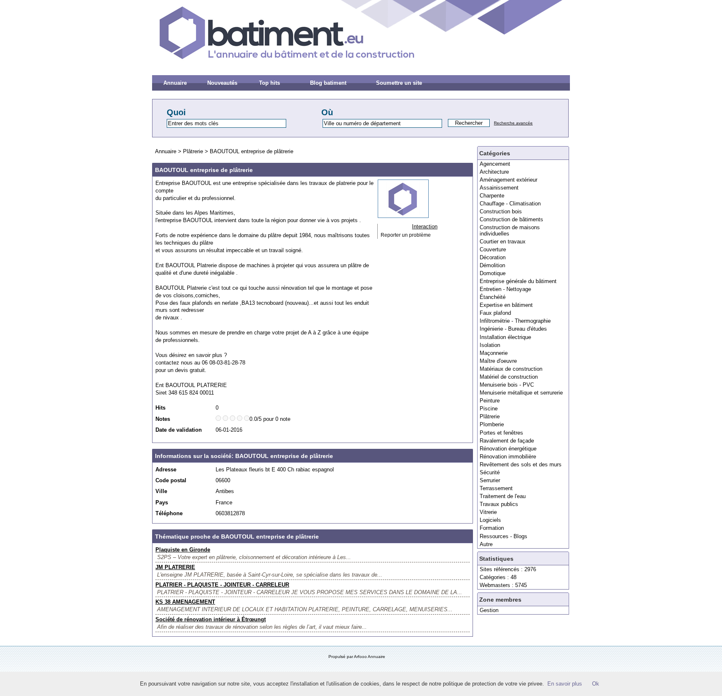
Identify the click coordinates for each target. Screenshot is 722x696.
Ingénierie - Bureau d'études (513, 329)
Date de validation (178, 430)
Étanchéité (493, 297)
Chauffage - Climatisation (510, 203)
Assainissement (499, 188)
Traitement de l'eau (503, 496)
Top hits (269, 83)
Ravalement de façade (507, 441)
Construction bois (501, 211)
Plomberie (492, 424)
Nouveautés (222, 83)
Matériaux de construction (511, 369)
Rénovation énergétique (508, 448)
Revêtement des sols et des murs (521, 464)
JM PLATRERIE (175, 567)
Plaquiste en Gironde (182, 550)
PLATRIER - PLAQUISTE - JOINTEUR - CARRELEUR (222, 585)
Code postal (170, 480)
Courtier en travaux (503, 241)
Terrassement (496, 488)
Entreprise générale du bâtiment (518, 281)
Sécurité (490, 472)
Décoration (493, 257)
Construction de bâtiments (511, 219)
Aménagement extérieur (508, 180)
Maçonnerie (494, 353)
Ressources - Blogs (503, 536)
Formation (492, 528)
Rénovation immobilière (508, 456)
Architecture (494, 172)
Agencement (495, 164)
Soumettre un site (399, 83)
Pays (161, 502)
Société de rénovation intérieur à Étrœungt (210, 619)
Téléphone (169, 513)
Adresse (165, 469)
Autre (486, 544)
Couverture (493, 249)
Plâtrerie (490, 416)
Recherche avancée (513, 123)
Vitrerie (488, 512)
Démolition (492, 265)
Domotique (493, 273)
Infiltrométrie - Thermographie (515, 321)
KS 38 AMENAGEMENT (185, 602)
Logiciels (490, 520)
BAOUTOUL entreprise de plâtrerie (251, 151)
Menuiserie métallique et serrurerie (521, 393)
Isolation (490, 345)
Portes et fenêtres (501, 433)
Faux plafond (495, 313)
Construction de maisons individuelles (510, 230)
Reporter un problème (406, 235)
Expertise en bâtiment (506, 305)
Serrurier (490, 480)
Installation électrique (505, 337)
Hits (160, 408)
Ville (161, 491)
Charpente (492, 195)
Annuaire (175, 83)
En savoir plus (564, 684)
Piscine (489, 408)
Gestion (489, 610)
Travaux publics (499, 504)
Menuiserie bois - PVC (507, 385)
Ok (595, 684)
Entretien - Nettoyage (505, 289)
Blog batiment (328, 83)
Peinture (490, 400)
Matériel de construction (509, 377)
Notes (162, 419)
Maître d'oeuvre (498, 361)
